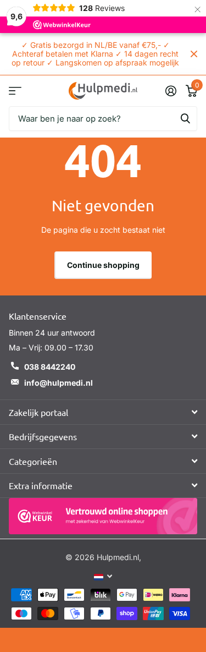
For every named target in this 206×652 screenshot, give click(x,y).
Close (194, 54)
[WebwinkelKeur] (103, 516)
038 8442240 (49, 366)
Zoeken (185, 118)
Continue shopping (103, 265)
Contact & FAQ (15, 90)
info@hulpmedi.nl (58, 382)
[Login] (170, 91)
